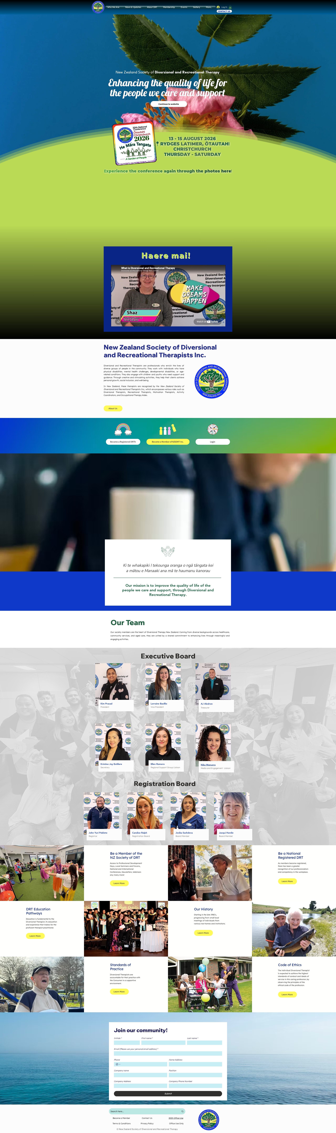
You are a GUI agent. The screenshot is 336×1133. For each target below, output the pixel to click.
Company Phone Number (180, 1081)
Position (172, 1070)
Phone (117, 1060)
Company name (121, 1070)
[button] (230, 7)
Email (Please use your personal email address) (136, 1049)
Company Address (122, 1081)
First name (147, 1038)
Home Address (175, 1060)
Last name (192, 1038)
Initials (118, 1038)
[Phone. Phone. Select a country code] (118, 1064)
